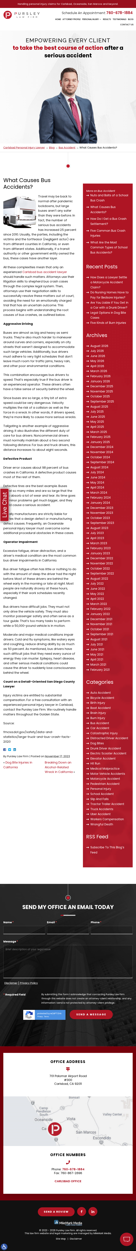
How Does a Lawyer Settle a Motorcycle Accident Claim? (108, 282)
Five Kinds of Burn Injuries (108, 323)
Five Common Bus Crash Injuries (107, 233)
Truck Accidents (101, 809)
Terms (46, 1017)
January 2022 (100, 614)
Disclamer (11, 983)
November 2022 (101, 563)
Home (58, 19)
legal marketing (64, 1233)
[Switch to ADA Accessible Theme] (4, 1247)
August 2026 (99, 346)
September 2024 (102, 462)
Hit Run (95, 763)
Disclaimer (76, 1238)
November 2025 (101, 391)
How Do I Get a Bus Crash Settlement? (108, 221)
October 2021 (99, 629)
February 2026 (100, 376)
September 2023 (102, 523)
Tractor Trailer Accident (107, 804)
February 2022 (100, 609)
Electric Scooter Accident (108, 753)
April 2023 (97, 538)
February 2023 (100, 548)
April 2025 (97, 427)
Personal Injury (90, 19)
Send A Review (56, 1212)
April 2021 (96, 659)
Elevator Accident (103, 759)
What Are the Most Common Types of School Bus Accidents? (109, 247)
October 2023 (100, 518)
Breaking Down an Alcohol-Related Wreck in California (59, 767)
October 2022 (100, 569)
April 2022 (97, 599)
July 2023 (97, 533)
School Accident (102, 794)
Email (52, 922)
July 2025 (97, 412)
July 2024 (97, 472)
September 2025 (102, 401)
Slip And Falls (99, 799)
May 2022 (97, 594)
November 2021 (101, 624)
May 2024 (97, 483)
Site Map (61, 1238)
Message (10, 941)
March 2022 (98, 604)
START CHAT (111, 1217)
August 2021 (98, 639)
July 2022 (97, 584)
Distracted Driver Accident (109, 738)
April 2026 (97, 366)
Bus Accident (67, 147)
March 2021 (98, 665)
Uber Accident (100, 814)
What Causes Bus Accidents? (103, 209)
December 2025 (101, 386)
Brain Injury (98, 713)
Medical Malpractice (105, 769)
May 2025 (97, 422)
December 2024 (101, 447)
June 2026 (97, 356)
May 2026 (97, 361)
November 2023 (101, 513)
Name (8, 922)
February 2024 (100, 498)
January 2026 (100, 381)
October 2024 (100, 457)
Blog (131, 19)
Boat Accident (100, 708)
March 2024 (98, 493)
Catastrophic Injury (104, 733)
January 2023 (100, 553)
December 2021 (101, 619)
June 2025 (97, 417)
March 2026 (98, 371)
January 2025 (100, 442)
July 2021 (96, 644)
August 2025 (99, 407)
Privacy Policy (29, 983)
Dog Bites (97, 743)
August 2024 (99, 467)
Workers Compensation (107, 819)
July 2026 (97, 351)
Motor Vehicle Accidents (107, 774)
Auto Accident (100, 693)
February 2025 (100, 437)
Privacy (40, 1017)
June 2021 (97, 649)
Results (107, 19)
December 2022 (101, 558)
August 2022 (99, 579)
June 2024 (97, 477)
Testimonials (119, 19)
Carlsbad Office (68, 1181)
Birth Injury (97, 703)
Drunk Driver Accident (105, 748)
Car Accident (99, 728)
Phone (96, 922)
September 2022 (102, 573)
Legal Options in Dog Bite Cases (108, 315)
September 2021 (101, 634)
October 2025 (100, 396)
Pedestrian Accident (105, 784)
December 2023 (101, 508)
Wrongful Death (101, 824)
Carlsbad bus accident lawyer (44, 272)
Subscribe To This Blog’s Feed (107, 849)
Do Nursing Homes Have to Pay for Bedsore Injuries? (109, 294)
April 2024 (97, 487)
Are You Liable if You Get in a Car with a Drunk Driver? (109, 305)
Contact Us (127, 24)
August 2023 (99, 528)
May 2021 (96, 655)
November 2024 (101, 452)
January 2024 (100, 503)
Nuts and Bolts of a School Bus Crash (109, 197)
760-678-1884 (119, 12)
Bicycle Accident (102, 698)
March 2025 (98, 432)
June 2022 (97, 589)
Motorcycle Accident (105, 779)
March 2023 (98, 543)
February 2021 (100, 670)
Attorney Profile (72, 19)
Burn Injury (97, 718)
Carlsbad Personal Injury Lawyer (24, 147)
